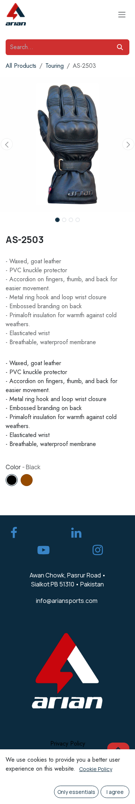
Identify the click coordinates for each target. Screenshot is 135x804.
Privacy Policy (67, 743)
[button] (7, 144)
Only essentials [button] (76, 791)
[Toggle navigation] (121, 14)
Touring (54, 65)
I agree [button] (115, 791)
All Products (21, 65)
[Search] (120, 47)
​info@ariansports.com (67, 601)
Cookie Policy (95, 769)
